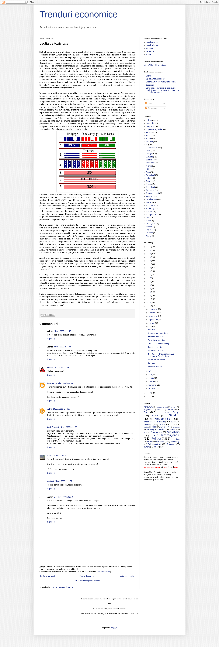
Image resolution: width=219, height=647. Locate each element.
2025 (148, 250)
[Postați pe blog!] (44, 315)
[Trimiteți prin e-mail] (42, 315)
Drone (148, 76)
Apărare (149, 212)
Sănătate (149, 157)
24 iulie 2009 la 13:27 (63, 368)
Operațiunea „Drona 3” (155, 79)
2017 (148, 278)
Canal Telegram (152, 45)
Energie (149, 154)
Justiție (148, 221)
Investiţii (149, 142)
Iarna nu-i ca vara (155, 351)
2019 (148, 271)
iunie (151, 371)
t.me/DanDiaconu (103, 572)
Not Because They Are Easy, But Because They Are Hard (161, 355)
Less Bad (151, 330)
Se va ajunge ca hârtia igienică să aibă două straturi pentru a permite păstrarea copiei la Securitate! (162, 90)
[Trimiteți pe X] (47, 315)
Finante (149, 133)
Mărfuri (149, 166)
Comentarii (152, 108)
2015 (148, 285)
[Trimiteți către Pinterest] (53, 315)
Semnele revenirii (155, 367)
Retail (148, 169)
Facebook (150, 51)
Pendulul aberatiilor (156, 337)
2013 (148, 292)
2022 (148, 261)
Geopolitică (150, 126)
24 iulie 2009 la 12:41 (62, 347)
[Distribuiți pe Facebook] (50, 315)
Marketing (150, 208)
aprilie (151, 378)
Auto (148, 172)
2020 (148, 268)
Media (148, 184)
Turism (149, 202)
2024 (148, 254)
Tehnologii (150, 187)
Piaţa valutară (151, 148)
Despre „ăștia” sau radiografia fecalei (161, 82)
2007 (148, 396)
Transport (150, 190)
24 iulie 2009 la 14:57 (61, 409)
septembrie (153, 320)
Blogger (114, 628)
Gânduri (149, 123)
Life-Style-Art (151, 224)
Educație (149, 233)
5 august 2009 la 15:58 (63, 497)
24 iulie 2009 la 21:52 (63, 481)
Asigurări (149, 196)
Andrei (49, 409)
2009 (148, 306)
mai (150, 375)
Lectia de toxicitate (155, 347)
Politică (149, 120)
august (152, 323)
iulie (150, 327)
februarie (152, 385)
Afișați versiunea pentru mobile (87, 581)
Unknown (50, 383)
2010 (148, 303)
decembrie (153, 309)
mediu (148, 236)
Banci (148, 135)
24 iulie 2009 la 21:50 (57, 455)
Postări (150, 103)
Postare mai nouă (47, 576)
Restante (151, 363)
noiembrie (153, 313)
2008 (148, 393)
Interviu (149, 227)
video (148, 151)
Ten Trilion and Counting (158, 344)
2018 (148, 275)
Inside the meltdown (156, 360)
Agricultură (150, 175)
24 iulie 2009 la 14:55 (64, 383)
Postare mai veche (126, 576)
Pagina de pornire (87, 576)
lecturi (148, 178)
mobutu (50, 368)
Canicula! (150, 85)
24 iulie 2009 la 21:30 (68, 427)
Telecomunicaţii (152, 193)
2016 (148, 282)
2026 (148, 247)
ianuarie (152, 388)
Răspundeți (51, 339)
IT (147, 145)
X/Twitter (149, 48)
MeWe (148, 54)
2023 (148, 257)
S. (47, 455)
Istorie (148, 181)
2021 (148, 264)
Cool (148, 218)
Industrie (149, 160)
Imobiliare (150, 163)
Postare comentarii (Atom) (62, 587)
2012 (148, 296)
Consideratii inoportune (158, 333)
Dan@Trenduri (53, 427)
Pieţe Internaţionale (154, 129)
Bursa (148, 138)
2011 (148, 299)
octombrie (153, 316)
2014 (148, 289)
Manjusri (50, 481)
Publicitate (150, 205)
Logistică (149, 230)
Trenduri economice (78, 14)
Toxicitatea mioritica (156, 340)
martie (151, 381)
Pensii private (151, 199)
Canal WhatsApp (153, 42)
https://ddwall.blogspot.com (155, 65)
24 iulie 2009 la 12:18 (62, 331)
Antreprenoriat (152, 215)
